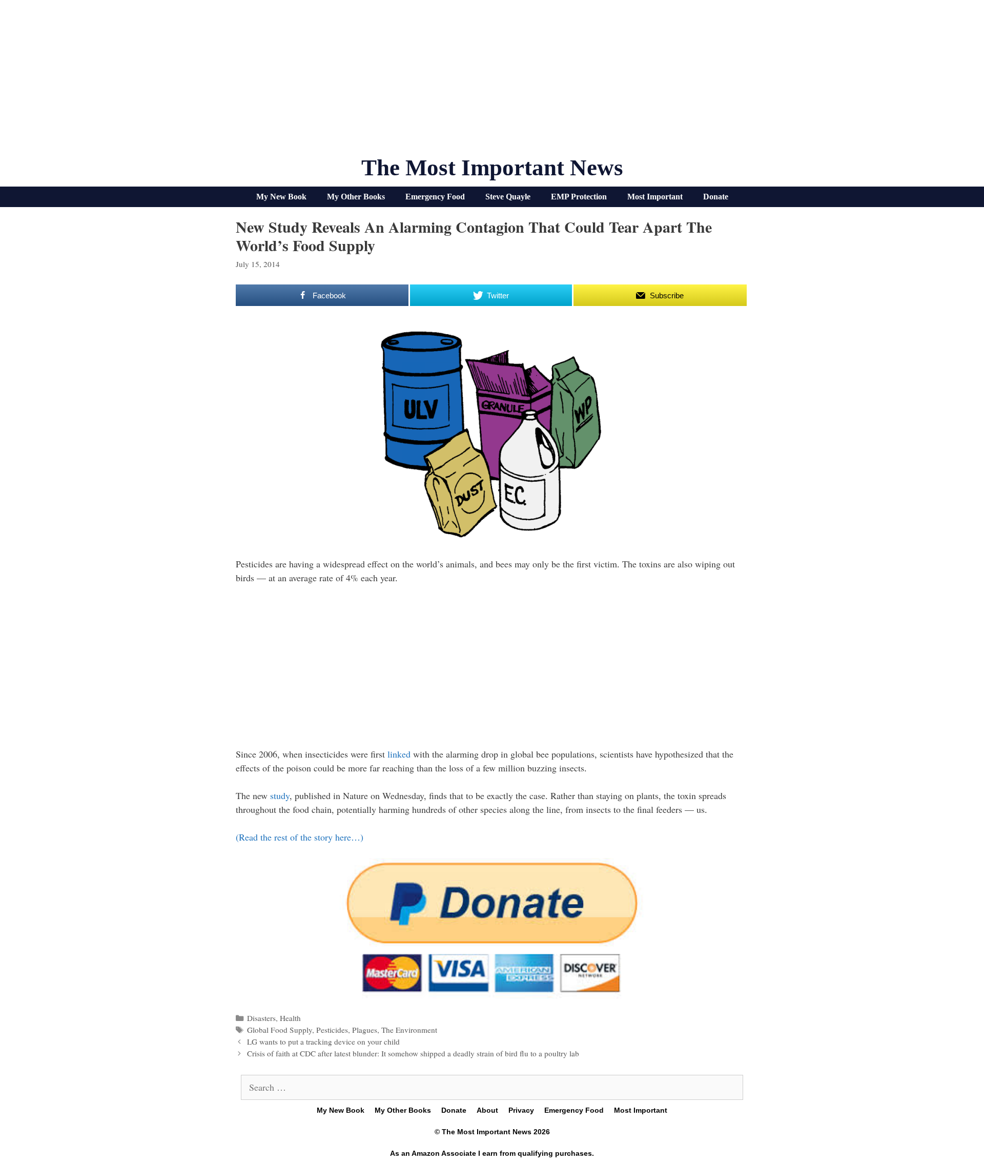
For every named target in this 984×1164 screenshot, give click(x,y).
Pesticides (332, 1030)
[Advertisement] (492, 82)
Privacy (521, 1110)
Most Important (655, 196)
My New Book (281, 196)
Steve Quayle (507, 196)
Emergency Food (435, 196)
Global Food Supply (279, 1030)
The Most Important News (492, 167)
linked (399, 754)
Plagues (364, 1030)
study (280, 795)
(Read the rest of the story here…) (299, 837)
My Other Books (356, 196)
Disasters (261, 1018)
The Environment (409, 1030)
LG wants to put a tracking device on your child (323, 1041)
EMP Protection (579, 196)
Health (290, 1018)
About (487, 1110)
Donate (715, 196)
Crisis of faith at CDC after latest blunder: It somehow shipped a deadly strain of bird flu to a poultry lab (413, 1053)
